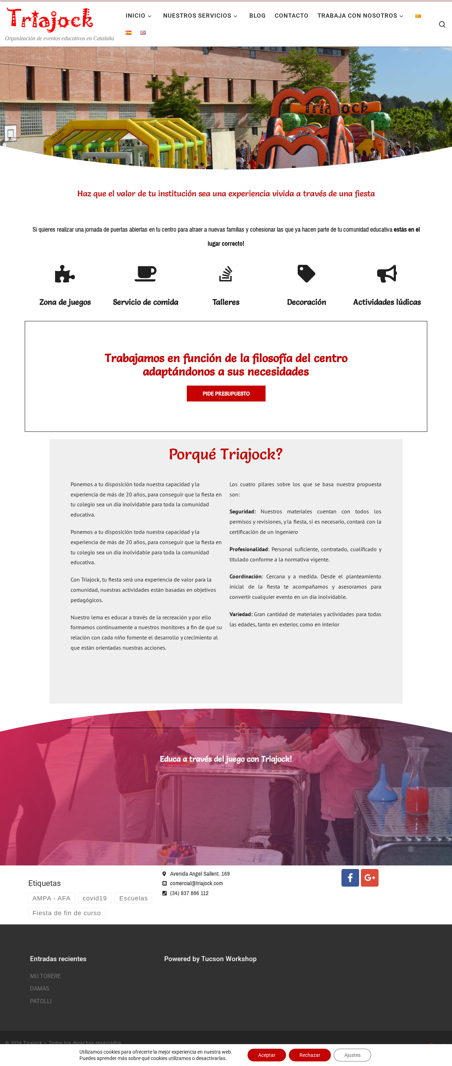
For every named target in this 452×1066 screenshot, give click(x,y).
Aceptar (266, 1055)
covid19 (95, 898)
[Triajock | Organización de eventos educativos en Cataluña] (49, 18)
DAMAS (39, 988)
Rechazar (309, 1055)
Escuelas (133, 898)
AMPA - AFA (51, 898)
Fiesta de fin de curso (66, 913)
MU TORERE (45, 976)
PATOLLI (41, 1001)
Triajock (32, 1043)
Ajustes (352, 1055)
